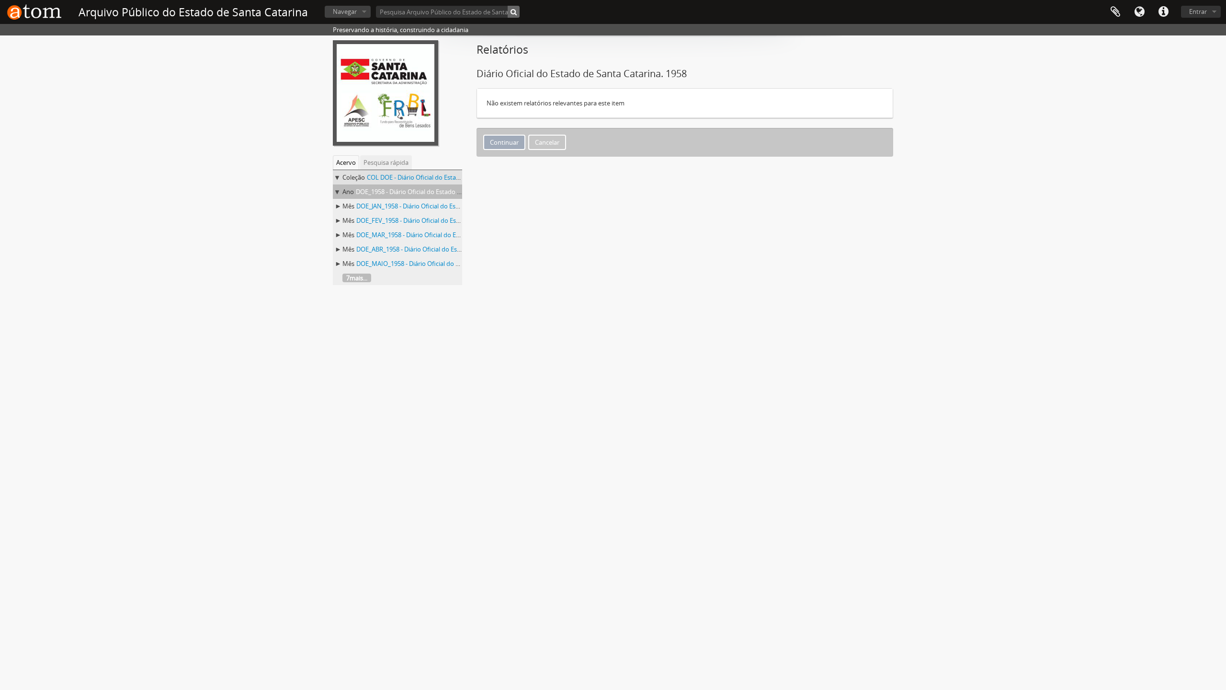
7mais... (356, 278)
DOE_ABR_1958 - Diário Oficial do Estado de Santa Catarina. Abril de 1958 (458, 249)
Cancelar (547, 142)
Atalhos (1163, 12)
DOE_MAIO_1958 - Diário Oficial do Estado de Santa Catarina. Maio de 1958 (462, 263)
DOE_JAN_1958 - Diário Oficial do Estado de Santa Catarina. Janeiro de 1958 (461, 206)
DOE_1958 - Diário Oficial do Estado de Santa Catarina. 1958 (439, 191)
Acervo (346, 162)
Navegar (345, 11)
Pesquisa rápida (386, 162)
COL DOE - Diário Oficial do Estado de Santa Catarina (441, 177)
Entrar (1198, 11)
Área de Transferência (1115, 12)
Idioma (1139, 12)
